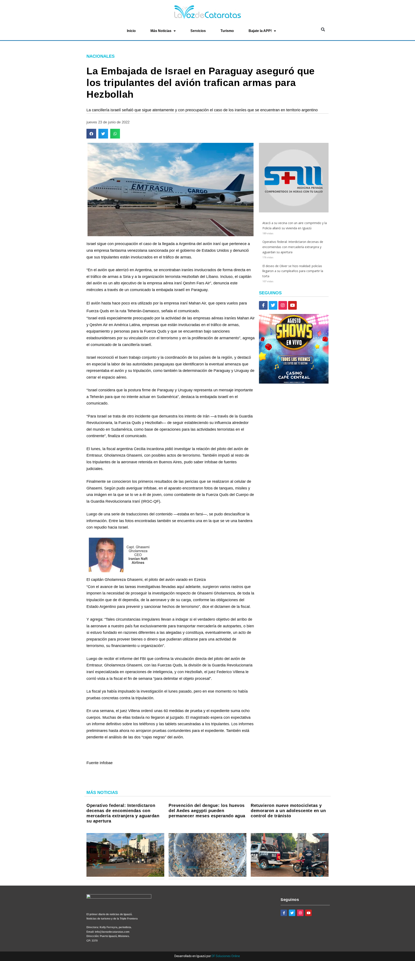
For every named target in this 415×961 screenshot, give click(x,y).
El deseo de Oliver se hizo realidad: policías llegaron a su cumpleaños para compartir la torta (292, 271)
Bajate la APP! (260, 31)
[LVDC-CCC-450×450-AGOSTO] (294, 382)
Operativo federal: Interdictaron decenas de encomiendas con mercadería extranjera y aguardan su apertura (292, 247)
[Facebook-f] (263, 305)
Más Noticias (160, 31)
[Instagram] (282, 305)
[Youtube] (292, 305)
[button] (322, 29)
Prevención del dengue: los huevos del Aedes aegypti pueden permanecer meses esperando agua (207, 810)
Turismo (227, 31)
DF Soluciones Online (226, 956)
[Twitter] (273, 305)
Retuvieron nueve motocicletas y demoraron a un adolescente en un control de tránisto (288, 810)
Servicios (198, 31)
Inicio (131, 31)
